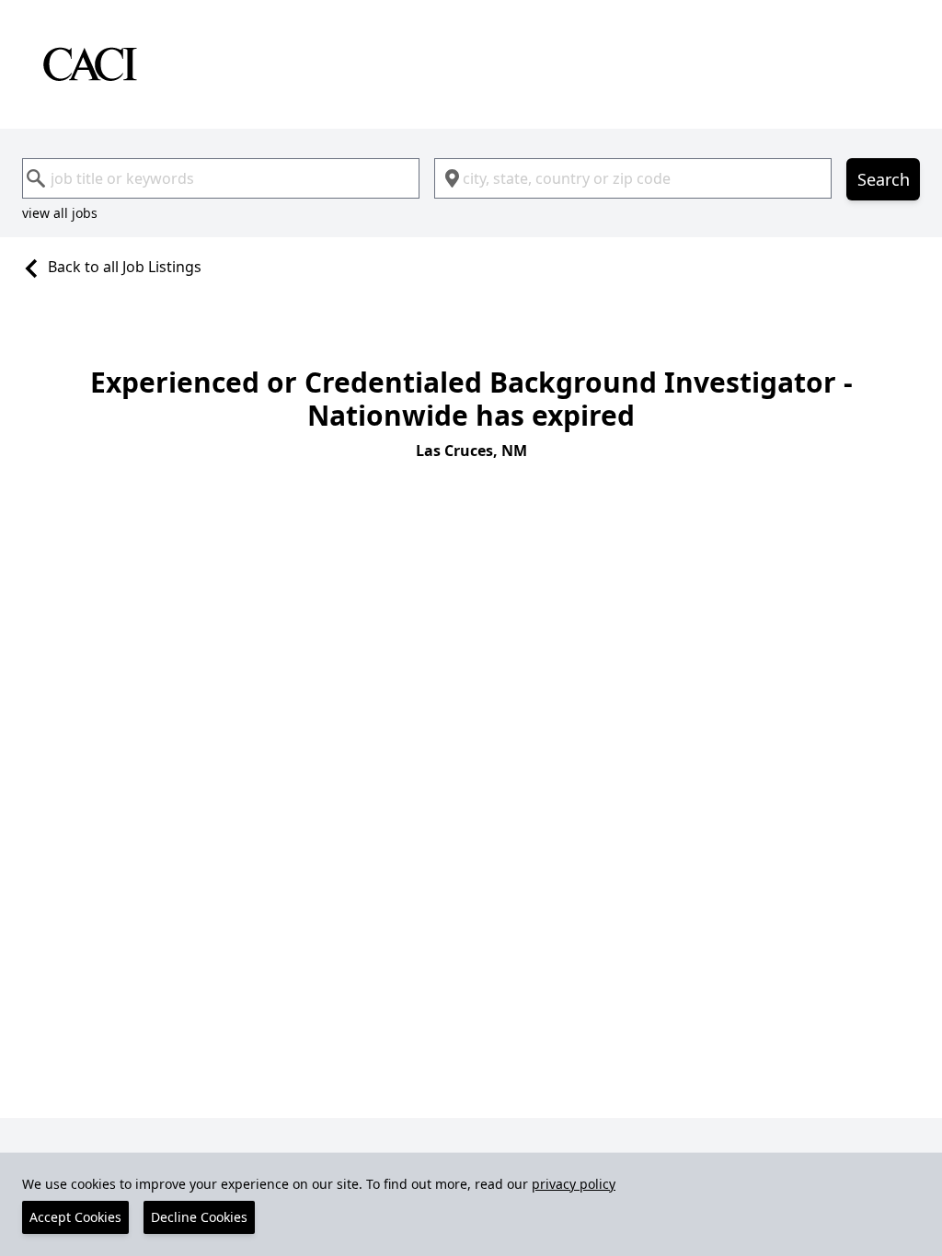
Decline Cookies (199, 1217)
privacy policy (573, 1184)
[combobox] (220, 178)
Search (883, 179)
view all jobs (60, 213)
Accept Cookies (75, 1217)
